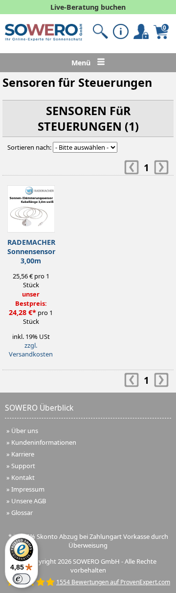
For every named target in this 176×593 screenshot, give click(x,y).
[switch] (21, 578)
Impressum (27, 489)
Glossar (22, 512)
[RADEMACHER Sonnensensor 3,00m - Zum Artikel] (31, 206)
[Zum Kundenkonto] (100, 31)
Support (23, 465)
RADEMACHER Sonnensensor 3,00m (31, 251)
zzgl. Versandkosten (31, 349)
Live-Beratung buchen (88, 7)
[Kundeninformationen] (120, 31)
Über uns (24, 430)
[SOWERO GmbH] (43, 38)
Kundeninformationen (43, 442)
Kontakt (23, 477)
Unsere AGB (28, 500)
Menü (81, 62)
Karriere (22, 454)
